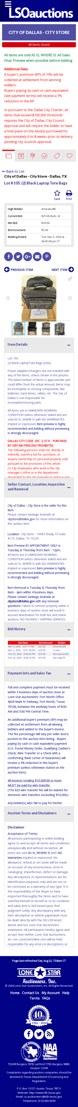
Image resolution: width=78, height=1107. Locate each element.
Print (69, 199)
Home (15, 992)
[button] (70, 278)
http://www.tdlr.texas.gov (45, 1092)
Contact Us (30, 992)
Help (65, 992)
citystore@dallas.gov (21, 519)
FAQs (46, 998)
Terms (35, 998)
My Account (51, 992)
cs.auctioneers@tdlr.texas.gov (43, 1096)
